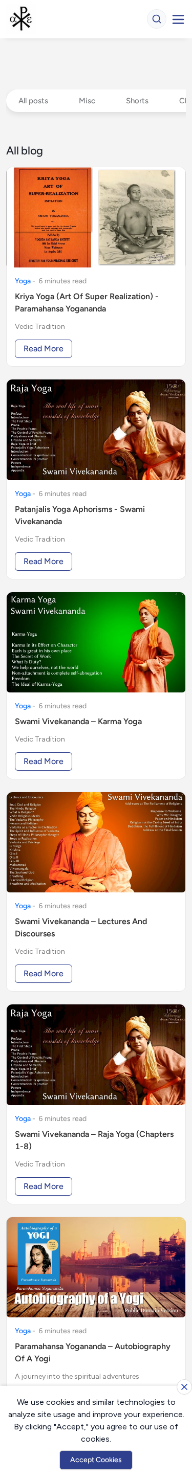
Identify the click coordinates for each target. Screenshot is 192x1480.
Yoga (23, 281)
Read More (43, 348)
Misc (87, 100)
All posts (33, 100)
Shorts (137, 100)
